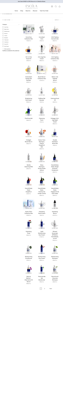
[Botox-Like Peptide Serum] (55, 69)
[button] (56, 6)
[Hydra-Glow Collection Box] (28, 204)
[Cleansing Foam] (41, 111)
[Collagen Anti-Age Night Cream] (55, 111)
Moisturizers (6, 31)
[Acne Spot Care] (41, 29)
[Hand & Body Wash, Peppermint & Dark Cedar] (55, 181)
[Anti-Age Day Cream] (41, 49)
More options (7, 49)
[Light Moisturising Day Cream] (41, 224)
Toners (5, 35)
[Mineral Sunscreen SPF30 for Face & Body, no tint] (55, 224)
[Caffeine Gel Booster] (41, 91)
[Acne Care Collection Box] (28, 29)
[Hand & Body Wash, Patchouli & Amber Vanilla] (41, 181)
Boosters (6, 37)
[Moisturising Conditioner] (28, 249)
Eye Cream (6, 46)
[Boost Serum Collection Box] (41, 69)
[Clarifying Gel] (28, 111)
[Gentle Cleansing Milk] (28, 157)
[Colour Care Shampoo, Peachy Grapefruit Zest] (41, 132)
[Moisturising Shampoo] (55, 249)
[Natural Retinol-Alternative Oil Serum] (28, 269)
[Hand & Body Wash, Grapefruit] (28, 181)
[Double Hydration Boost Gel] (55, 132)
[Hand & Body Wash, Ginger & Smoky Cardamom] (55, 157)
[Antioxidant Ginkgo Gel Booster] (28, 69)
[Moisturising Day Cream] (41, 249)
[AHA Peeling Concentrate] (55, 29)
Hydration (6, 42)
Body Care (6, 29)
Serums (5, 33)
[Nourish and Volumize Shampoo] (55, 269)
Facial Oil (6, 44)
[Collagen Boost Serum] (28, 132)
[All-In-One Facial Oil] (28, 49)
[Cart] (59, 6)
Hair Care (6, 27)
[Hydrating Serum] (55, 204)
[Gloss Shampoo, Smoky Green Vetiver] (41, 157)
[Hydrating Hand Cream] (41, 204)
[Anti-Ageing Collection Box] (55, 49)
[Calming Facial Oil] (55, 91)
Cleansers (6, 39)
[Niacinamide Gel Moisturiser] (41, 269)
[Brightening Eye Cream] (28, 91)
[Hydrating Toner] (28, 224)
